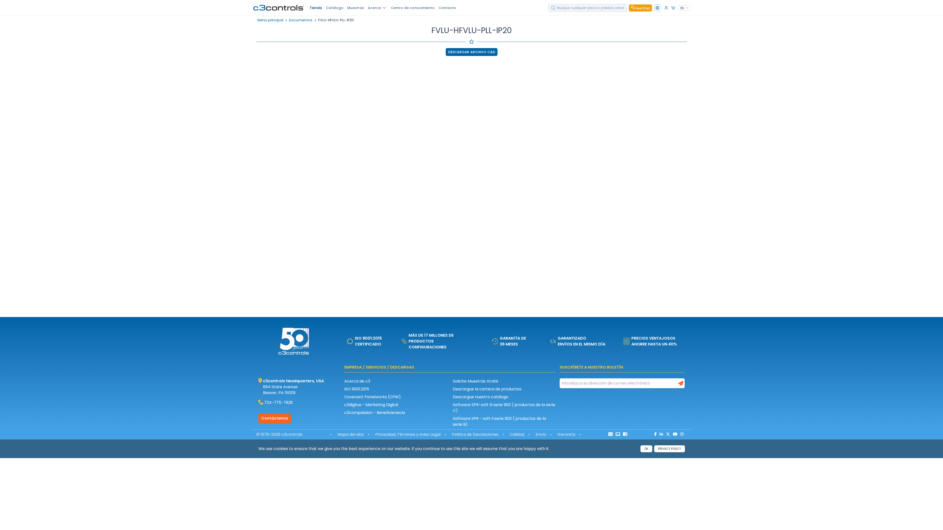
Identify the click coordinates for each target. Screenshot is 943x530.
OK (646, 449)
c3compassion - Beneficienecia (374, 412)
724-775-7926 (278, 402)
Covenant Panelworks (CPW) (372, 397)
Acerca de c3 (357, 381)
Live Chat (643, 8)
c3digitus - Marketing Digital (371, 405)
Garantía (566, 434)
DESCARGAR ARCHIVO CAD (471, 52)
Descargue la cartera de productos (487, 389)
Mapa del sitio (350, 434)
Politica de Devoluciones (475, 434)
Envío (541, 434)
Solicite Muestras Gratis (475, 381)
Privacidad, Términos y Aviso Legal (408, 434)
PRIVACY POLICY (669, 449)
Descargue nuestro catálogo (480, 397)
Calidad (517, 434)
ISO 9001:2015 (356, 389)
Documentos (300, 20)
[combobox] (685, 8)
